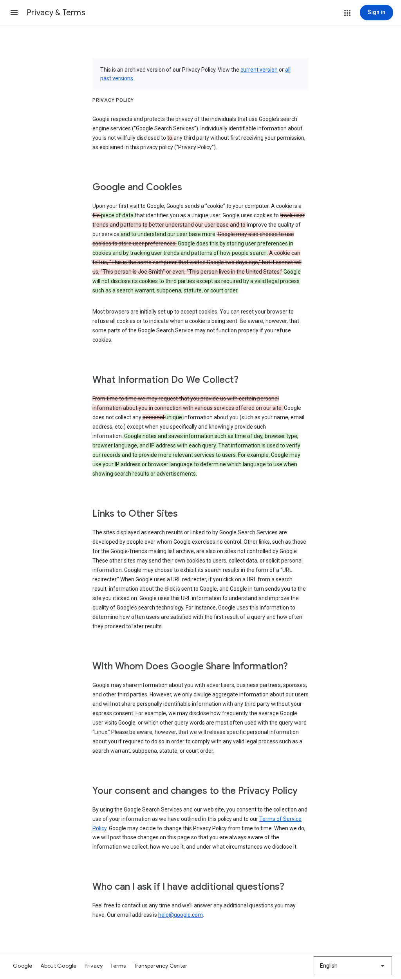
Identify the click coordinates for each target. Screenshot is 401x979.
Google (23, 965)
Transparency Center (161, 965)
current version (259, 70)
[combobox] (353, 965)
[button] (14, 12)
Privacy (94, 965)
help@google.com (180, 915)
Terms (118, 965)
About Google (58, 965)
